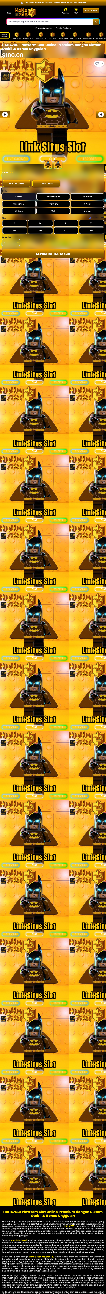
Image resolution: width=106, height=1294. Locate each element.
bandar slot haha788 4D (41, 1257)
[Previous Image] (5, 114)
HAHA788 (69, 1226)
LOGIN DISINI (46, 183)
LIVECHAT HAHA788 (53, 254)
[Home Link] (25, 12)
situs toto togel (18, 1240)
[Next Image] (101, 114)
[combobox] (50, 22)
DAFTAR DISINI (16, 183)
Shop (9, 13)
